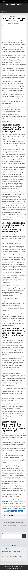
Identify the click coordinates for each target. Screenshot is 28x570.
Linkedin (21, 511)
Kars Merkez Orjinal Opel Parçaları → (14, 522)
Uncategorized (14, 16)
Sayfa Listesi (5, 559)
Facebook (14, 511)
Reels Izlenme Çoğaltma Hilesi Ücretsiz (12, 556)
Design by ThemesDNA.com (14, 568)
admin (10, 23)
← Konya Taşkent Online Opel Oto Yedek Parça (14, 525)
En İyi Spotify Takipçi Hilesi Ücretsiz (11, 551)
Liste (3, 553)
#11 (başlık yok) (5, 548)
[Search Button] (25, 1)
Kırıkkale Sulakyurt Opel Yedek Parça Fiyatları (14, 19)
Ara (2, 533)
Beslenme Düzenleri (14, 4)
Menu (4, 1)
